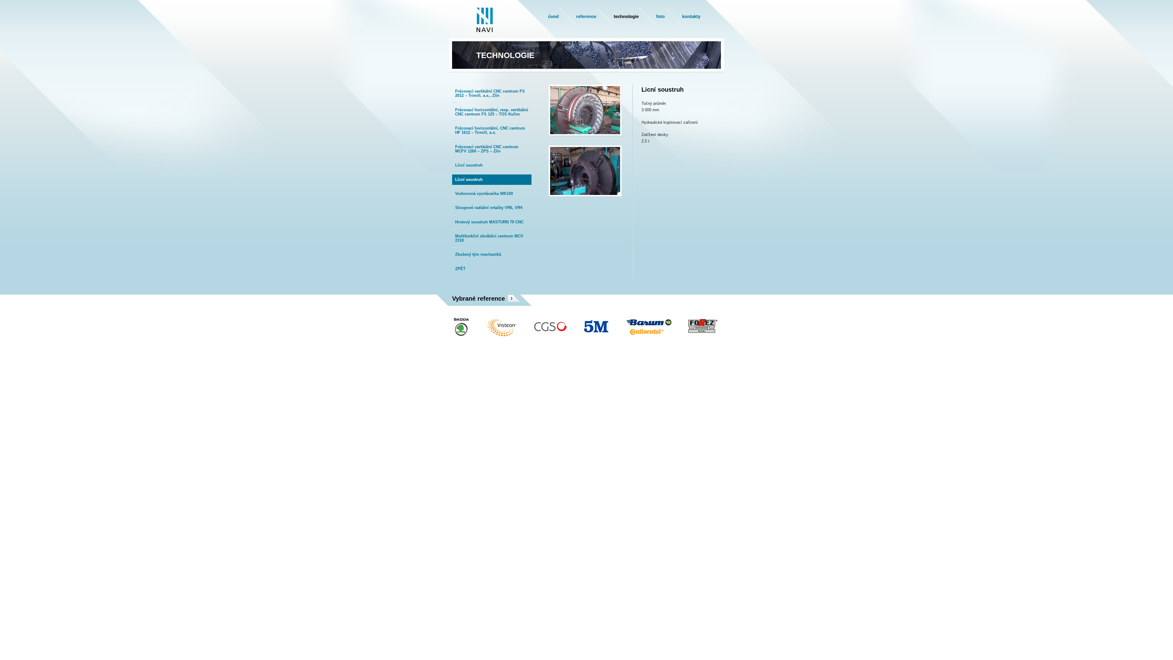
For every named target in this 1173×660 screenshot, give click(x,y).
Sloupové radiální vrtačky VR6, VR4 (488, 207)
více (514, 298)
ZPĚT (460, 268)
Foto (660, 16)
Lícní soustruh (469, 165)
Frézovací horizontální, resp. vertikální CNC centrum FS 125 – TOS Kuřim (491, 112)
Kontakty (691, 16)
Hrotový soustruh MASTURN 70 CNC (489, 222)
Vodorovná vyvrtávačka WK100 (484, 193)
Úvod (553, 16)
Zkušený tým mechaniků (478, 254)
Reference (586, 16)
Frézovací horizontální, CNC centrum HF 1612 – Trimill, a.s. (490, 130)
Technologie (626, 16)
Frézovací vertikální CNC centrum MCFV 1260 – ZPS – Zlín (486, 149)
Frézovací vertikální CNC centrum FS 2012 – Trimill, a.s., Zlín (490, 93)
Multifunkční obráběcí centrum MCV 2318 (489, 238)
